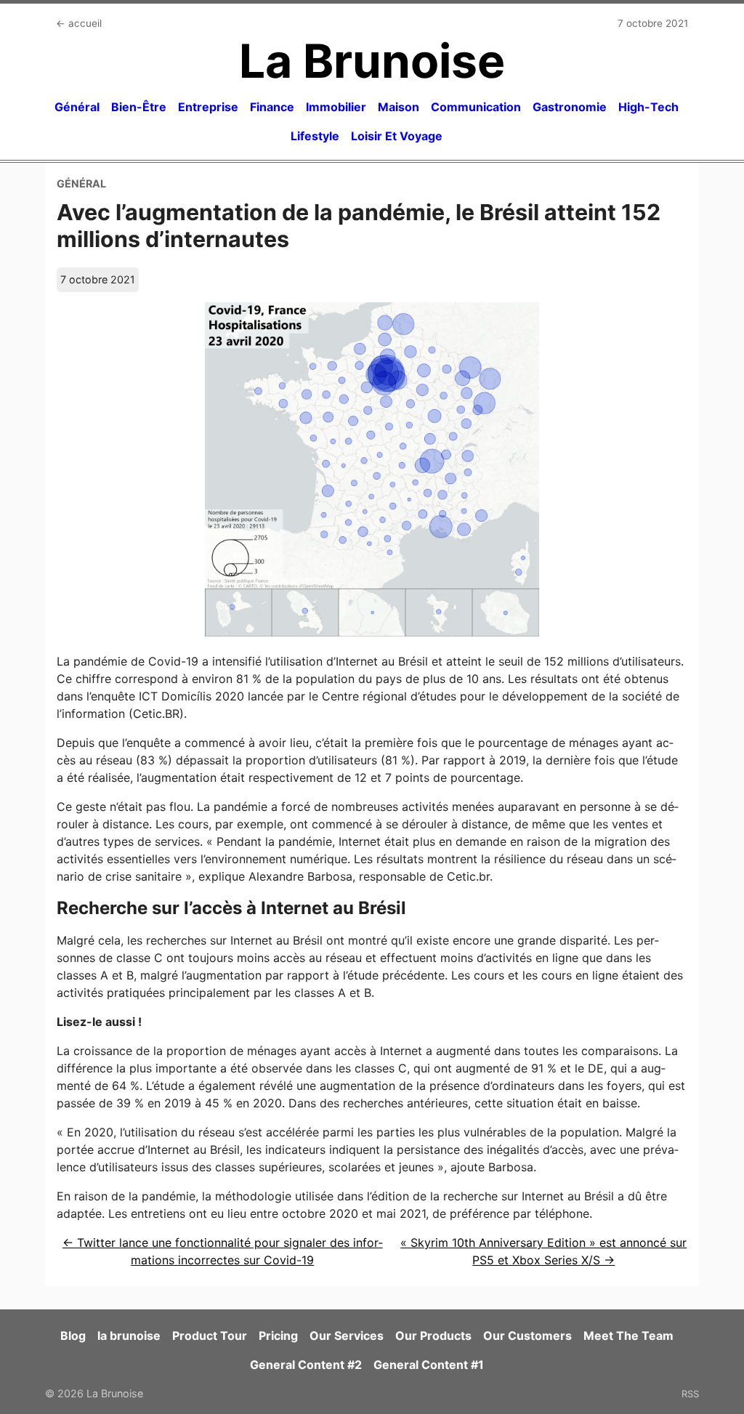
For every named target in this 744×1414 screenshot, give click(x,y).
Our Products (433, 1335)
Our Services (347, 1335)
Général (77, 107)
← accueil (79, 23)
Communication (476, 107)
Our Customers (527, 1335)
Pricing (278, 1335)
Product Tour (209, 1335)
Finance (272, 107)
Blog (73, 1335)
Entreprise (208, 107)
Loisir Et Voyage (396, 136)
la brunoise (129, 1335)
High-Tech (648, 107)
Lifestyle (315, 136)
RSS (690, 1393)
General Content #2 (306, 1364)
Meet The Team (628, 1335)
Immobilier (336, 107)
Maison (398, 107)
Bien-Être (138, 107)
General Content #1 (428, 1364)
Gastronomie (570, 107)
